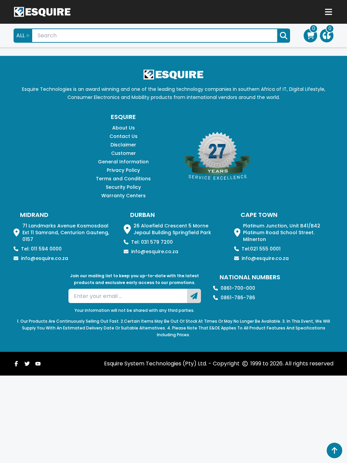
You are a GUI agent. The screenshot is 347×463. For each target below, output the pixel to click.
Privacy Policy (123, 170)
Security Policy (123, 187)
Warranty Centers (123, 195)
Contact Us (123, 136)
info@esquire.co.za (44, 258)
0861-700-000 (238, 288)
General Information (123, 161)
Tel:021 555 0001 (261, 248)
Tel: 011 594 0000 (41, 248)
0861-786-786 (238, 297)
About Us (123, 127)
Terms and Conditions (123, 178)
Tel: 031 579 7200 (152, 242)
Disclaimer (123, 144)
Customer (123, 153)
